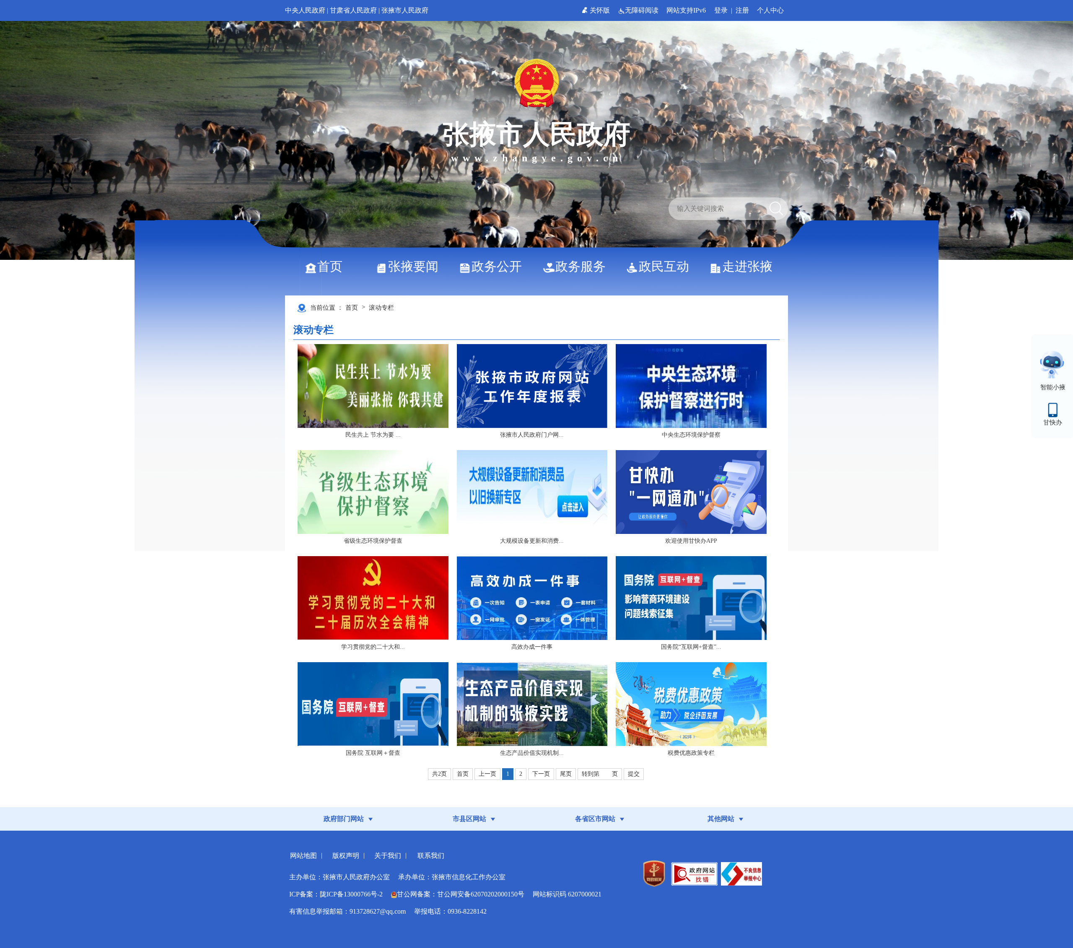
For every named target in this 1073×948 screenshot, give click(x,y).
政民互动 (664, 266)
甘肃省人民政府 (353, 10)
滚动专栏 (381, 307)
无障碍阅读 (642, 10)
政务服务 (580, 266)
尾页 (566, 774)
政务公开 (497, 266)
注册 (742, 10)
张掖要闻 (413, 266)
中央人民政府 (305, 10)
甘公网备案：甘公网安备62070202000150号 (460, 894)
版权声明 (345, 855)
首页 (329, 266)
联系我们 (430, 855)
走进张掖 (747, 266)
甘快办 (1052, 422)
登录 (721, 10)
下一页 (541, 774)
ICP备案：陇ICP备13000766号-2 (336, 894)
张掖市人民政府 (404, 10)
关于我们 (387, 855)
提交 (634, 774)
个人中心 (770, 10)
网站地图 (303, 855)
